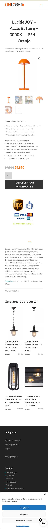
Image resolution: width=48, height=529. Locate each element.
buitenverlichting (15, 49)
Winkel (9, 485)
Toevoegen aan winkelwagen (24, 184)
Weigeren (24, 514)
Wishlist (9, 479)
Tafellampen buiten (28, 49)
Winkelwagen (11, 472)
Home (7, 49)
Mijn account (11, 482)
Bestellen (10, 476)
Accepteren (24, 508)
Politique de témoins (22, 526)
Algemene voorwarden (15, 488)
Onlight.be (9, 281)
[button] (44, 494)
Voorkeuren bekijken (24, 521)
